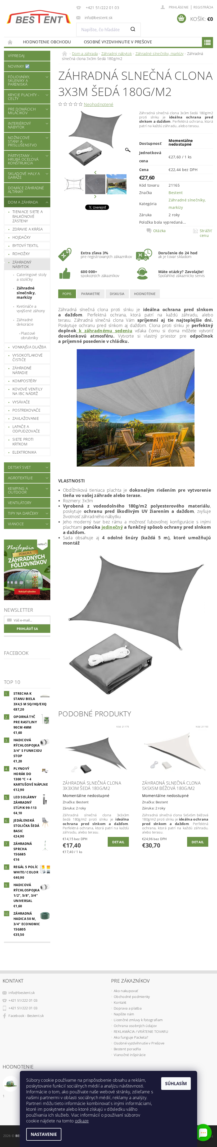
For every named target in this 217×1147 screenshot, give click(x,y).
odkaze (82, 1121)
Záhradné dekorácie (25, 322)
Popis (67, 294)
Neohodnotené (99, 104)
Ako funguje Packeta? (131, 1037)
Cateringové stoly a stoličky (31, 277)
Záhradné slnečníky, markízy (26, 292)
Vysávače (21, 401)
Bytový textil (25, 245)
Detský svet (19, 467)
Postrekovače (26, 410)
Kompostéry (24, 380)
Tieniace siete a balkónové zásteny (27, 216)
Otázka (159, 230)
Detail (118, 842)
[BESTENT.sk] (39, 17)
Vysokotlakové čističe (27, 357)
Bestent (176, 192)
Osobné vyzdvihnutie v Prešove (118, 41)
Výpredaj (16, 55)
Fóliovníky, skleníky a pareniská (19, 80)
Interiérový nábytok (19, 125)
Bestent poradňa (127, 1049)
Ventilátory (19, 502)
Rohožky (21, 253)
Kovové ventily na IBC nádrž (27, 391)
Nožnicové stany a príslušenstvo (22, 141)
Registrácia (203, 7)
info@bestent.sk (21, 992)
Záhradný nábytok (21, 264)
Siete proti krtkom (23, 441)
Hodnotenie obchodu (47, 41)
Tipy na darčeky (23, 513)
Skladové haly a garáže (24, 175)
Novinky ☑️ (19, 66)
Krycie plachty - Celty (23, 96)
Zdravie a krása (27, 229)
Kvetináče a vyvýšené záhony (31, 309)
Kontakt (120, 1002)
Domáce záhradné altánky (26, 189)
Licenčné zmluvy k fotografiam (138, 1019)
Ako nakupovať (126, 990)
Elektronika (24, 452)
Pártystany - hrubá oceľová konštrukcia (23, 159)
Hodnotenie (145, 294)
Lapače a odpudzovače (26, 429)
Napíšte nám (124, 1014)
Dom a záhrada (23, 202)
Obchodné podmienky (132, 996)
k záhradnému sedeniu (104, 331)
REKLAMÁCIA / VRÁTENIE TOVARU (141, 1031)
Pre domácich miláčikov (22, 111)
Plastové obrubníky (29, 335)
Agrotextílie (20, 477)
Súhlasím (176, 1083)
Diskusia (117, 294)
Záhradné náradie (22, 370)
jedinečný (112, 527)
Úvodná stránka (10, 42)
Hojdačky (21, 237)
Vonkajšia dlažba (29, 346)
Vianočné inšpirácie (130, 1054)
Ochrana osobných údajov (135, 1025)
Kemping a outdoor (18, 490)
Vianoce (16, 523)
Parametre (90, 294)
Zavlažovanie (25, 418)
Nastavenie (44, 1134)
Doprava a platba (128, 1008)
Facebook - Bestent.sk (26, 1015)
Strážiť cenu (206, 233)
